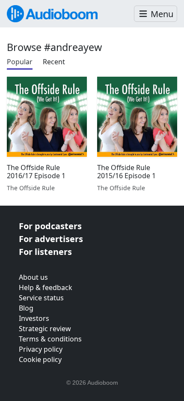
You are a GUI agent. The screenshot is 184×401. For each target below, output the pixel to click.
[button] (155, 14)
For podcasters (50, 226)
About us (33, 277)
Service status (41, 297)
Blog (26, 308)
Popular (20, 61)
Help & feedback (45, 287)
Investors (34, 318)
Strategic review (45, 328)
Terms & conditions (50, 339)
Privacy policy (40, 349)
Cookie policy (40, 359)
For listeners (45, 251)
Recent (54, 61)
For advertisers (51, 239)
